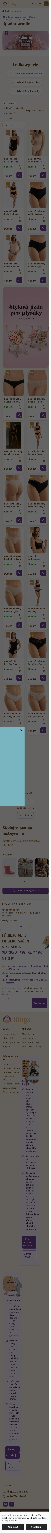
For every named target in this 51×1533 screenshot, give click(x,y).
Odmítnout (12, 1527)
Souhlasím (36, 1527)
